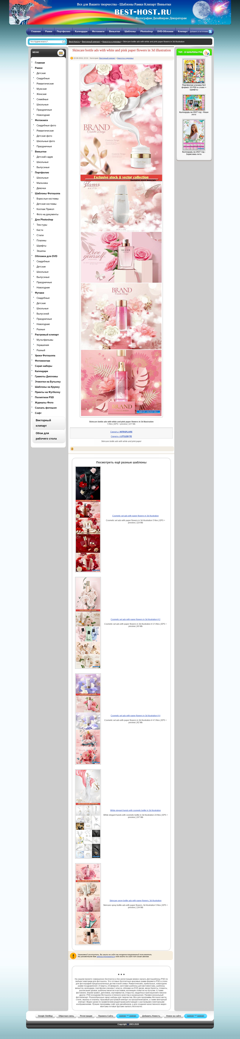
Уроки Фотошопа (45, 355)
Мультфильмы (45, 339)
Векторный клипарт (91, 42)
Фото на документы (47, 214)
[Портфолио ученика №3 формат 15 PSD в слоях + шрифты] (194, 82)
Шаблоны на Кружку (47, 386)
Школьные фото (46, 141)
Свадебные (43, 78)
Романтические (45, 83)
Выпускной (43, 313)
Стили (40, 235)
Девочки (41, 188)
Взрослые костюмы (48, 198)
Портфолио (63, 31)
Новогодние (43, 115)
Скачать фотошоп (46, 407)
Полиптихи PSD (44, 397)
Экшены (41, 250)
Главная (36, 31)
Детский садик (45, 156)
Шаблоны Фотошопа (47, 193)
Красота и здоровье (111, 42)
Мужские (42, 88)
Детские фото (44, 135)
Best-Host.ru (74, 42)
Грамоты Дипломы (46, 376)
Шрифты (41, 245)
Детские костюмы (46, 203)
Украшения (43, 345)
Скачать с (121, 432)
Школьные (42, 104)
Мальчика (42, 183)
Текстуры (42, 224)
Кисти (40, 230)
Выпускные (43, 167)
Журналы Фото (44, 402)
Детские (41, 73)
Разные (41, 329)
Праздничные (44, 109)
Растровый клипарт (47, 334)
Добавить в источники (199, 32)
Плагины (41, 240)
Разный (41, 350)
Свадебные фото (46, 125)
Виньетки (114, 31)
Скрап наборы (43, 366)
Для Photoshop (44, 219)
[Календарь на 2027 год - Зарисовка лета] (194, 149)
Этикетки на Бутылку (48, 381)
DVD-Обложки (165, 31)
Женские (42, 94)
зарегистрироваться (106, 956)
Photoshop (146, 31)
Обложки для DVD (46, 256)
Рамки (48, 31)
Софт (38, 413)
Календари (81, 31)
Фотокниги (98, 31)
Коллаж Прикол (45, 209)
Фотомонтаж (42, 360)
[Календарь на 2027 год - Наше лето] (194, 109)
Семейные (42, 99)
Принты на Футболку (47, 392)
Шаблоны (130, 31)
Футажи (39, 292)
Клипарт (183, 31)
